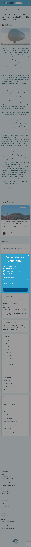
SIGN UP (15, 289)
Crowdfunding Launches (12, 273)
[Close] (28, 255)
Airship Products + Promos (13, 271)
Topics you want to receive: (10, 266)
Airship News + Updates (12, 268)
